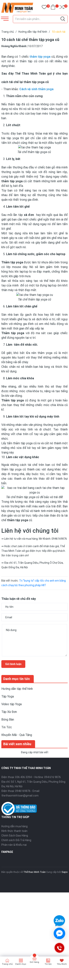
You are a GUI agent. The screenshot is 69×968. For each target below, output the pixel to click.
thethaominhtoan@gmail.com (20, 795)
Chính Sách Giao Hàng (14, 835)
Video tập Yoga (11, 704)
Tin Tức (6, 727)
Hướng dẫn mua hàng (14, 826)
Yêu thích (62, 964)
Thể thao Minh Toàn (34, 872)
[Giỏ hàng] (53, 8)
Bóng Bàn (7, 719)
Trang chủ (7, 964)
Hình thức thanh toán (14, 830)
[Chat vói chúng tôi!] (59, 933)
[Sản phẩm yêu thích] (44, 8)
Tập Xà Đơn (9, 712)
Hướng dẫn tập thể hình (17, 689)
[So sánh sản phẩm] (61, 8)
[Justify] (63, 19)
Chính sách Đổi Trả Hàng (16, 840)
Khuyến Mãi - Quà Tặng (16, 735)
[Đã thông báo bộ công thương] (19, 808)
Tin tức (48, 964)
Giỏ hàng (34, 962)
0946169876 (22, 790)
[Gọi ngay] (59, 948)
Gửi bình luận (13, 664)
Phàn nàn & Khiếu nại (14, 844)
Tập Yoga (7, 696)
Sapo (65, 872)
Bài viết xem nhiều (17, 744)
